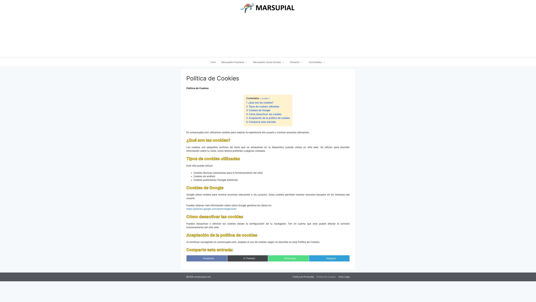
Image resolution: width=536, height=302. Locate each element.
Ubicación (295, 62)
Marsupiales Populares (233, 62)
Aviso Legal (344, 276)
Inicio (213, 62)
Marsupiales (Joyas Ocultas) (267, 62)
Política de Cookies (326, 276)
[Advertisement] (268, 37)
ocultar (265, 98)
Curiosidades (315, 62)
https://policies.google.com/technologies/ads (211, 208)
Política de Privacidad (303, 276)
